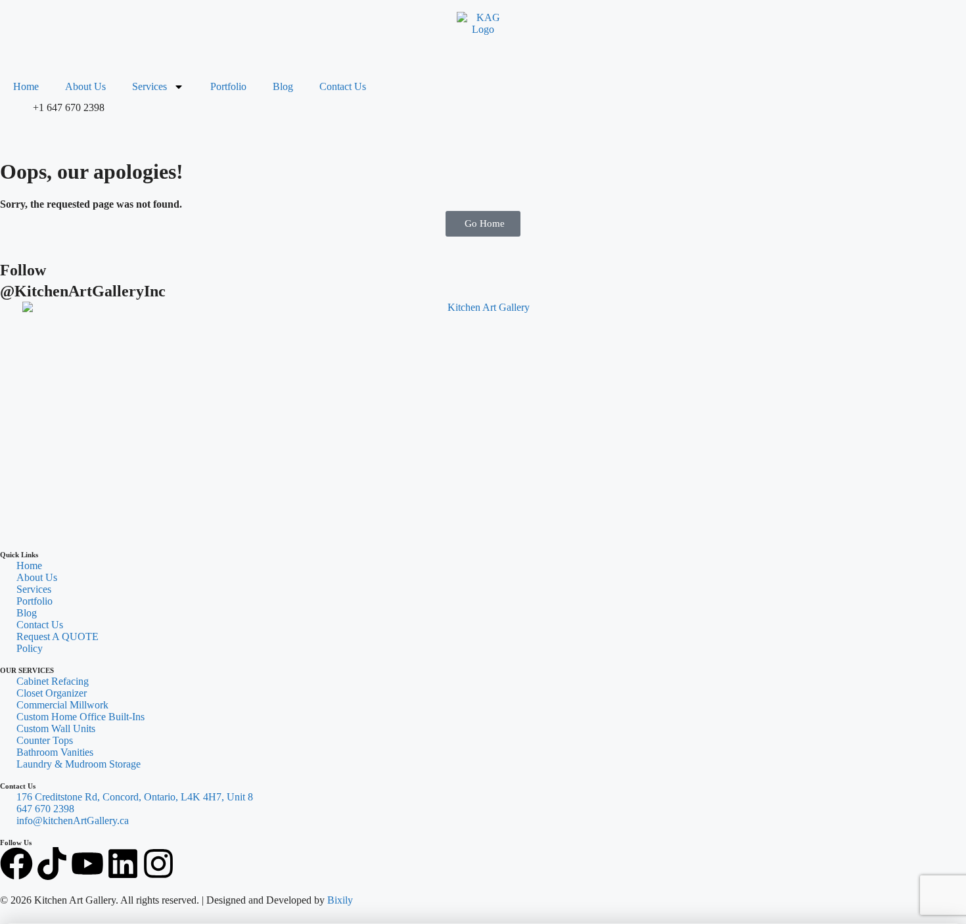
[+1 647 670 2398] (16, 118)
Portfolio (228, 86)
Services (149, 86)
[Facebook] (16, 863)
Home (26, 86)
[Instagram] (158, 863)
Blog (283, 86)
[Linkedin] (122, 863)
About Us (85, 86)
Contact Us (342, 86)
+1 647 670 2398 (68, 107)
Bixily (340, 900)
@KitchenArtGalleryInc (83, 291)
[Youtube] (87, 863)
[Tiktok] (51, 863)
